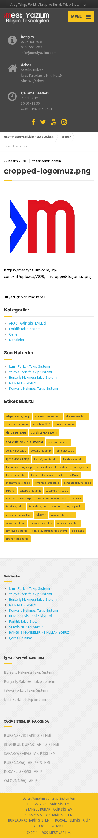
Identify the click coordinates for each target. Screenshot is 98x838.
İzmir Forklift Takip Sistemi (29, 366)
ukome (41, 514)
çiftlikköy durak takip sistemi (49, 531)
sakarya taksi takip (57, 490)
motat (61, 475)
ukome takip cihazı (62, 515)
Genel (13, 334)
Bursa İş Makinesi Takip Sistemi (33, 377)
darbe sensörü (16, 432)
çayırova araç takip (16, 531)
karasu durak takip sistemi (52, 467)
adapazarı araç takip (18, 416)
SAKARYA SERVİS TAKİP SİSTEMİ (30, 753)
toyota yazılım (74, 506)
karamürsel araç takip (19, 467)
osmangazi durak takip (77, 482)
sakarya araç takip (30, 490)
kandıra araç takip (73, 459)
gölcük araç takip (41, 450)
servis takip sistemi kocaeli (51, 498)
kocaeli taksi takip (42, 475)
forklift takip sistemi (24, 441)
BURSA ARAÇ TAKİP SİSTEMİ (27, 762)
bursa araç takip (64, 424)
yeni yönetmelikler (68, 523)
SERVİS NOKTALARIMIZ (26, 627)
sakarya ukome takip (18, 498)
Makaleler (16, 339)
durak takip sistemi (44, 432)
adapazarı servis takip (48, 416)
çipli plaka (78, 531)
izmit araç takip (65, 450)
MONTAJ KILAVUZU (23, 382)
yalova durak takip (41, 523)
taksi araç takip (15, 506)
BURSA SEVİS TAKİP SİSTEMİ (30, 616)
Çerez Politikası (21, 637)
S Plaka (76, 498)
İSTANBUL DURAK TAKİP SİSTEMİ (31, 744)
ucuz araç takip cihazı (18, 515)
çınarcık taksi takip (17, 538)
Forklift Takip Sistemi (25, 328)
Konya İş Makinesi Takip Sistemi (33, 388)
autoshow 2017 (41, 424)
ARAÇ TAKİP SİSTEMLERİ (27, 323)
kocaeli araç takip (16, 475)
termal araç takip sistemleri (45, 506)
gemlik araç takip (16, 450)
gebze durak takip (58, 442)
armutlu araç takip (17, 424)
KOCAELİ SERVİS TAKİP (23, 771)
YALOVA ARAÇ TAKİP (20, 780)
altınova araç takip (76, 416)
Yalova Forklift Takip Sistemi (30, 371)
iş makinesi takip (17, 459)
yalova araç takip (15, 523)
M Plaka (74, 475)
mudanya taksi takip (18, 482)
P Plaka (10, 490)
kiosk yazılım (81, 467)
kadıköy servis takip (46, 459)
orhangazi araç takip (47, 482)
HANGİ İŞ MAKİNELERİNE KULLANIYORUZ (39, 632)
